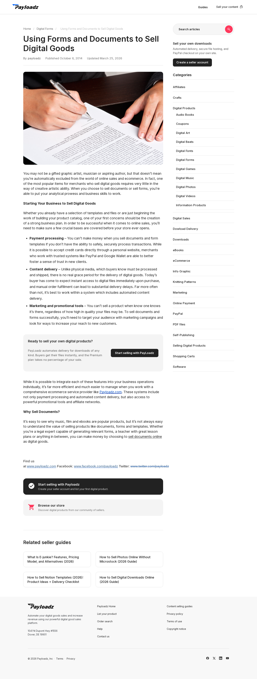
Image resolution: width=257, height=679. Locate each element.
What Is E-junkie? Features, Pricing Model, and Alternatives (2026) (53, 559)
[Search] (229, 29)
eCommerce (181, 260)
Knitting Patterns (184, 282)
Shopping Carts (184, 356)
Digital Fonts (184, 151)
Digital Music (185, 178)
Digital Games (185, 169)
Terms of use (174, 621)
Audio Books (185, 114)
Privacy (71, 658)
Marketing (180, 292)
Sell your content (227, 7)
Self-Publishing (183, 335)
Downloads (181, 239)
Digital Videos (185, 196)
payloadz (34, 58)
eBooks (178, 250)
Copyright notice (176, 628)
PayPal (178, 313)
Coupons (182, 124)
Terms (59, 658)
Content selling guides (179, 606)
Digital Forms (45, 28)
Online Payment (184, 303)
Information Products (191, 205)
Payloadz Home (106, 606)
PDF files (179, 324)
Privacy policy (175, 613)
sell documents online (145, 436)
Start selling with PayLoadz (134, 353)
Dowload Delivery (185, 229)
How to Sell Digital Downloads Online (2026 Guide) (127, 580)
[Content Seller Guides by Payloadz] (25, 7)
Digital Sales (181, 218)
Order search (105, 621)
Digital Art (183, 133)
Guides (203, 7)
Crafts (177, 97)
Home (27, 28)
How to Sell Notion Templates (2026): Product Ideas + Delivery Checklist (55, 580)
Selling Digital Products (189, 345)
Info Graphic (182, 271)
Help (100, 628)
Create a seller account (192, 62)
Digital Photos (186, 187)
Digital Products (184, 108)
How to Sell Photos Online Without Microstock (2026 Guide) (125, 559)
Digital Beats (185, 142)
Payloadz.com (110, 392)
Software (179, 366)
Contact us (103, 636)
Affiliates (179, 87)
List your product (107, 613)
